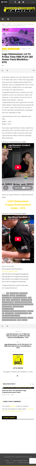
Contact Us (10, 462)
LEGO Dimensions (13, 48)
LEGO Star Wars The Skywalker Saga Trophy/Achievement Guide (14, 391)
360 (8, 293)
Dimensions (23, 293)
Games (9, 24)
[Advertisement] (18, 436)
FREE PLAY (5, 295)
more (33, 70)
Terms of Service (24, 462)
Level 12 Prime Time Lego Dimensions (14, 311)
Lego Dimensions (7, 302)
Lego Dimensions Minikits (23, 302)
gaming (12, 295)
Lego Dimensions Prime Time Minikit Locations (17, 304)
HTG (3, 300)
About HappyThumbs (20, 460)
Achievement (14, 293)
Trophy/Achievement (9, 320)
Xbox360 (24, 320)
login (5, 2)
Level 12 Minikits (7, 308)
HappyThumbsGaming (20, 297)
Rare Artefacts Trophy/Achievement (14, 317)
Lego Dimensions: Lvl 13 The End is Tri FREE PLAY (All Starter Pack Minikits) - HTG (18, 345)
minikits (30, 311)
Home (3, 24)
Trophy (30, 317)
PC (3, 313)
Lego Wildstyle (18, 306)
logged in (13, 406)
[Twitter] (23, 2)
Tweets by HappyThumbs (10, 271)
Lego (8, 300)
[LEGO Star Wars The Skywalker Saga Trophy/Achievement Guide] (18, 388)
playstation (9, 313)
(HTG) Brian (6, 51)
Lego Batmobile (26, 300)
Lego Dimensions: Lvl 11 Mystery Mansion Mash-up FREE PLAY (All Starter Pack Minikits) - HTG (18, 334)
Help (29, 297)
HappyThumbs (6, 297)
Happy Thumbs (21, 295)
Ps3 (30, 313)
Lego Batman (15, 300)
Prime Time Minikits (21, 313)
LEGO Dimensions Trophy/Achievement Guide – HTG (18, 205)
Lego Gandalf (7, 306)
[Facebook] (15, 2)
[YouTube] (19, 2)
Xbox (19, 320)
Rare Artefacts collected (11, 315)
